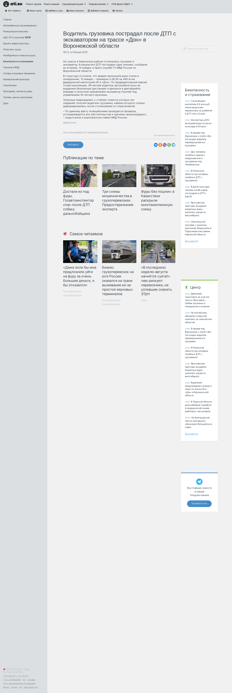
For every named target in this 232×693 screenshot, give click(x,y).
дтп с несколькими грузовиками (19, 683)
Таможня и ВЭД (11, 67)
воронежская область (98, 132)
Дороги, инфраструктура (16, 43)
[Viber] (165, 145)
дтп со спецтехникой (72, 132)
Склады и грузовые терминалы (19, 73)
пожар (14, 687)
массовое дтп (31, 687)
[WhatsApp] (169, 145)
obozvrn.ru (69, 122)
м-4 (85, 132)
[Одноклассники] (160, 145)
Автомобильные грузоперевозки (19, 25)
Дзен (5, 103)
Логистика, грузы (12, 49)
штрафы (31, 679)
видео (6, 687)
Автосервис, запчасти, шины (17, 91)
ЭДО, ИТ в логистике (13, 37)
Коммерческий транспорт (16, 79)
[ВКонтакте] (156, 145)
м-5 (21, 687)
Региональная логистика (15, 31)
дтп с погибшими (12, 679)
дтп (24, 679)
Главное (7, 19)
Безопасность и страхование (18, 61)
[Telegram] (173, 145)
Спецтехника (10, 85)
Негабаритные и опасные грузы (19, 55)
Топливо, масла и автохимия (17, 97)
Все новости (191, 241)
